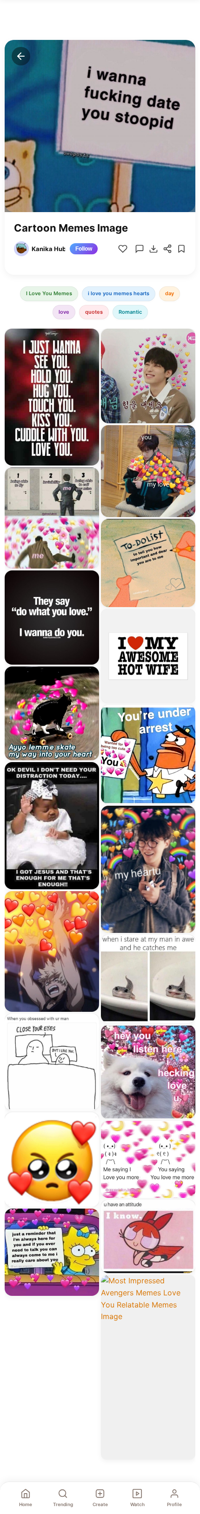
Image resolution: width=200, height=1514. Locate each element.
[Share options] (88, 338)
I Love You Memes (49, 293)
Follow (83, 249)
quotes (94, 312)
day (169, 293)
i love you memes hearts (118, 293)
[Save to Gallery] (88, 355)
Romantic (130, 312)
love (64, 312)
